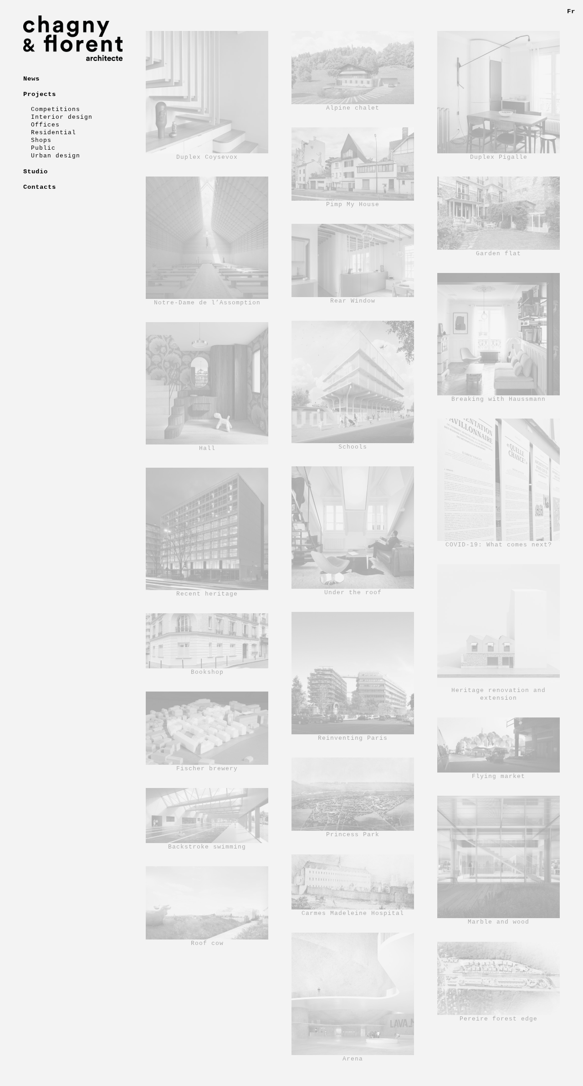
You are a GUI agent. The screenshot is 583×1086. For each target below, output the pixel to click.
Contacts (39, 187)
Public (43, 148)
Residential (53, 132)
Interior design (61, 117)
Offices (45, 124)
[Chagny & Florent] (73, 38)
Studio (35, 171)
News (31, 78)
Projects (39, 94)
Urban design (55, 155)
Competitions (55, 109)
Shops (41, 140)
